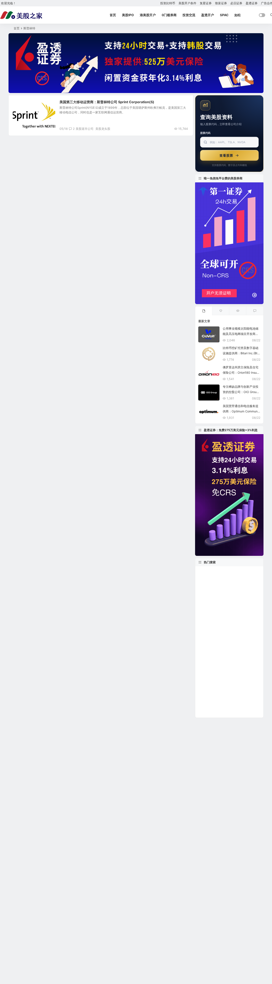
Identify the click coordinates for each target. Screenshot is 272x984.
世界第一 (237, 616)
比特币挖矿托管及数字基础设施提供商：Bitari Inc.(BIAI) (241, 353)
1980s (239, 610)
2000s (205, 654)
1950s (247, 661)
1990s (204, 571)
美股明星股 (23, 104)
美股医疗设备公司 (228, 655)
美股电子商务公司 (211, 635)
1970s (204, 706)
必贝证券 (236, 3)
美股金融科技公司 (213, 616)
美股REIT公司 (236, 635)
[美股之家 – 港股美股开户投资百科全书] (21, 15)
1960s (234, 693)
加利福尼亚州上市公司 (218, 686)
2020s (240, 629)
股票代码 (205, 132)
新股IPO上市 (240, 642)
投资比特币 (167, 3)
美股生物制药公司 (214, 623)
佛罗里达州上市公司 (213, 699)
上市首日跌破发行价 (242, 597)
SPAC (224, 15)
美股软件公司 (210, 603)
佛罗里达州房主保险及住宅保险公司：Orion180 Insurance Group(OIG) (241, 372)
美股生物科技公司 (213, 578)
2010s (240, 667)
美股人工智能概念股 (215, 629)
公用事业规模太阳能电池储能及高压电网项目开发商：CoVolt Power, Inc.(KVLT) (240, 334)
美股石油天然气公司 (227, 572)
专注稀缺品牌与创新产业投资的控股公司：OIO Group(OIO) (240, 392)
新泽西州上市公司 (238, 648)
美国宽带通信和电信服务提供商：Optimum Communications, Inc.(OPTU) (241, 411)
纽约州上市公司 (244, 699)
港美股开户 (148, 15)
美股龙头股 (102, 128)
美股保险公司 (208, 591)
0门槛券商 (169, 15)
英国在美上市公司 (212, 597)
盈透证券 (252, 3)
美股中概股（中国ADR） (219, 661)
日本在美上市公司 (212, 642)
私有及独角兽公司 (229, 705)
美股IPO (128, 15)
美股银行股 (207, 712)
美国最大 (235, 674)
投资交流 (189, 15)
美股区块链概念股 (238, 603)
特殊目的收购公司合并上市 (222, 584)
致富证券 (221, 3)
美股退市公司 (85, 128)
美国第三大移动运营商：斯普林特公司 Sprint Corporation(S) (107, 102)
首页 (113, 15)
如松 (237, 15)
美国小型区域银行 (212, 674)
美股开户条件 (187, 3)
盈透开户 (207, 15)
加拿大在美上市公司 (214, 610)
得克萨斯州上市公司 (214, 667)
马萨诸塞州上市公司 (236, 591)
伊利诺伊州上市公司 (212, 693)
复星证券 (206, 3)
